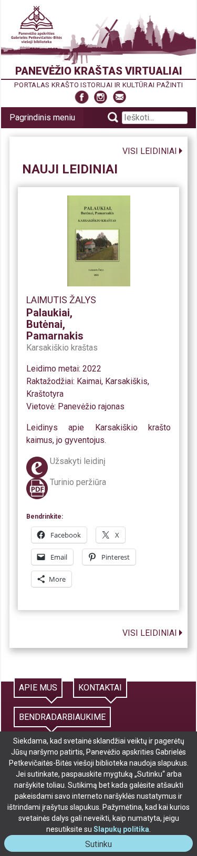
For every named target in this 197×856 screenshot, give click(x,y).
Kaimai (89, 381)
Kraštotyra (45, 394)
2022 (91, 369)
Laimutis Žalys (61, 299)
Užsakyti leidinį (78, 461)
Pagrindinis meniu (42, 117)
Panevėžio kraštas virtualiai (98, 71)
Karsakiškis (126, 381)
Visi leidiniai (149, 151)
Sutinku (102, 845)
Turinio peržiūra (78, 482)
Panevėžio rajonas (91, 406)
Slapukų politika (121, 829)
